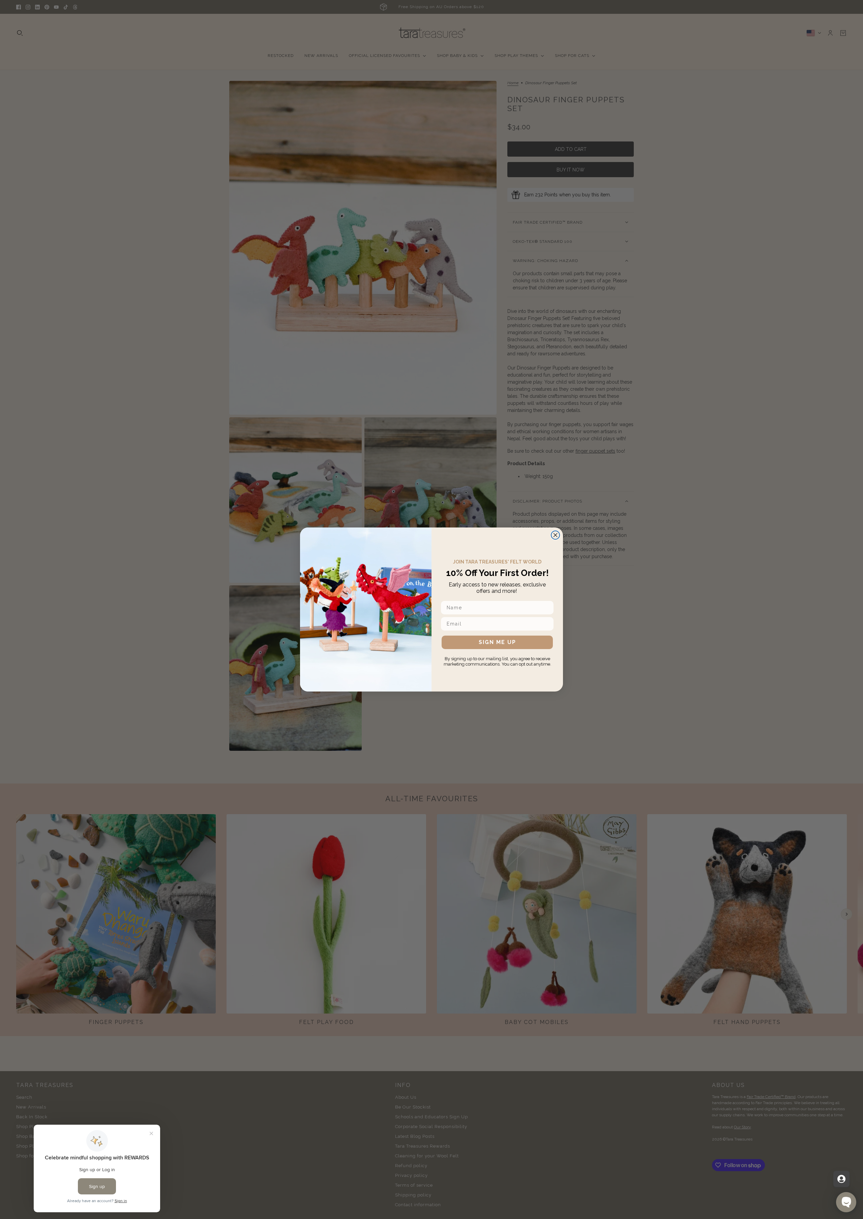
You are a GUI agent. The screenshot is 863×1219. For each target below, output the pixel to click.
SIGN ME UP (497, 642)
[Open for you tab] (841, 1179)
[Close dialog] (555, 535)
